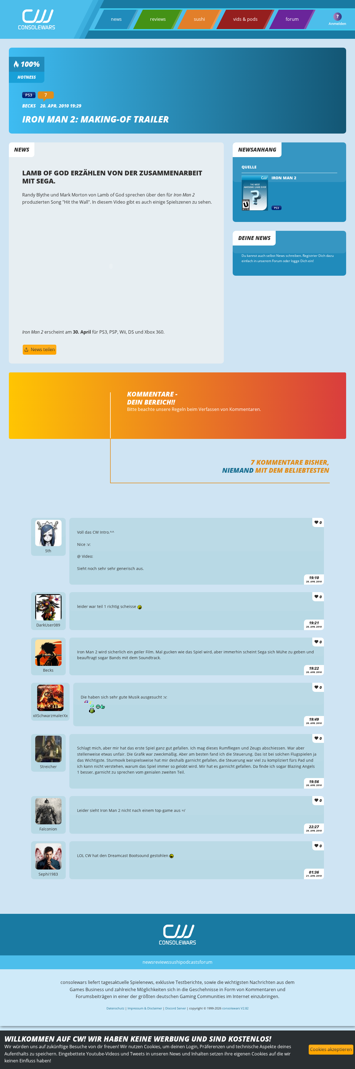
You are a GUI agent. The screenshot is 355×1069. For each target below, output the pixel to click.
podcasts (189, 962)
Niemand (237, 470)
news (116, 19)
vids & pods (245, 19)
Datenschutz (115, 1008)
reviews (158, 19)
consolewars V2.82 (235, 1008)
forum (292, 19)
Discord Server (175, 1008)
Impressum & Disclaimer (145, 1008)
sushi (199, 19)
